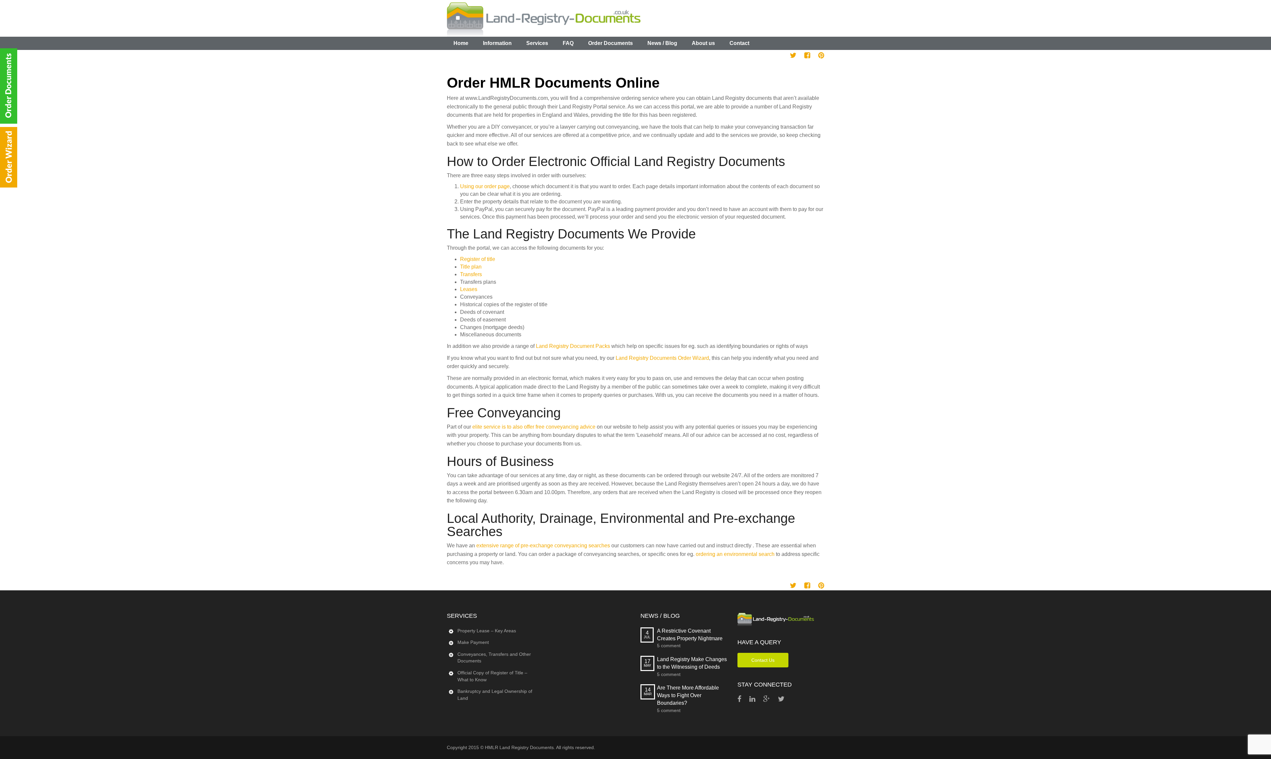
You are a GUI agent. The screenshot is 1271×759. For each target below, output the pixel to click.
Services (537, 43)
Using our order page (485, 186)
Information (497, 43)
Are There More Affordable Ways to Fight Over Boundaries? (688, 695)
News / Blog (662, 43)
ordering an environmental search (735, 554)
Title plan (471, 267)
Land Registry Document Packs (573, 346)
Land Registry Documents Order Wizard (662, 358)
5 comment (669, 645)
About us (703, 43)
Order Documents (610, 43)
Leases (468, 289)
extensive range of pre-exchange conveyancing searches (543, 545)
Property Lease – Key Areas (486, 630)
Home (460, 43)
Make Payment (473, 642)
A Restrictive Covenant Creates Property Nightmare (690, 634)
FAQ (568, 43)
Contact (739, 43)
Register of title (477, 259)
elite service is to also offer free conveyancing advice (533, 427)
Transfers (471, 274)
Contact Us (763, 660)
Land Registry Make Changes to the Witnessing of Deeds (692, 663)
